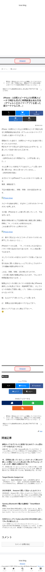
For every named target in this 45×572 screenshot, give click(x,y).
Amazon (22, 61)
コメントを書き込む (22, 544)
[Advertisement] (22, 33)
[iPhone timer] (7, 198)
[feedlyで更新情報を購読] (33, 403)
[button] (29, 119)
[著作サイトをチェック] (12, 403)
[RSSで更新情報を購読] (22, 408)
